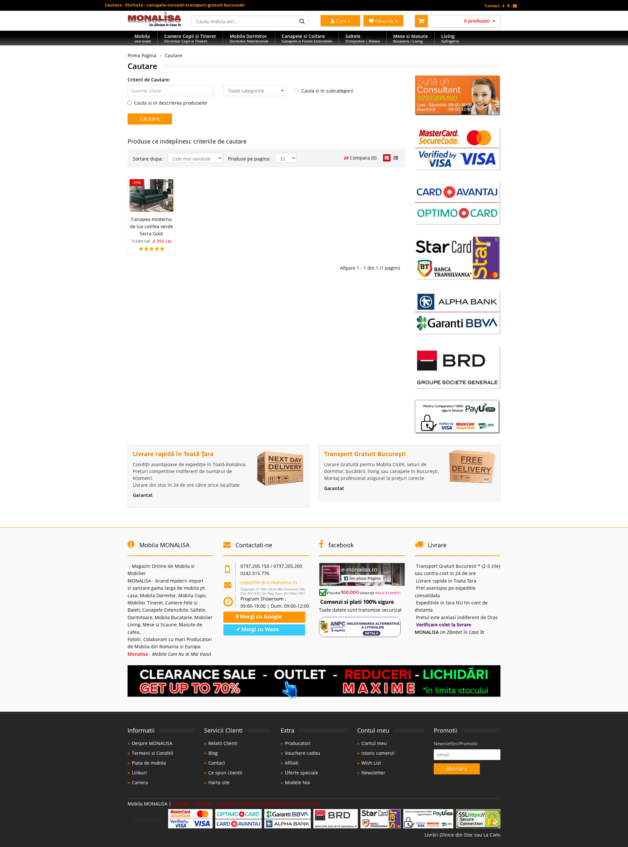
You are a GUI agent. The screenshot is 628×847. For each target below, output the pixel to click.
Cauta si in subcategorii (327, 91)
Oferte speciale (301, 773)
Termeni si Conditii (152, 753)
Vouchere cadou (302, 753)
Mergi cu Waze (259, 629)
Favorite (385, 21)
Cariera (140, 782)
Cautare (173, 55)
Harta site (219, 782)
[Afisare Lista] (396, 157)
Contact (216, 763)
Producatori (297, 743)
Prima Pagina (142, 55)
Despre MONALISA (152, 743)
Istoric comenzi (377, 753)
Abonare (456, 768)
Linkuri (139, 773)
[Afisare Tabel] (387, 157)
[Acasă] (155, 24)
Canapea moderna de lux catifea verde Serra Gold (151, 226)
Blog (213, 753)
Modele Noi (297, 782)
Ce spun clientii (225, 773)
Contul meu (374, 743)
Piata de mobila (149, 763)
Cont (341, 21)
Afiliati (292, 763)
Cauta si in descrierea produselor (170, 103)
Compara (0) (362, 158)
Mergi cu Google (260, 616)
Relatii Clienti (222, 743)
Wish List (371, 763)
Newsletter (373, 773)
